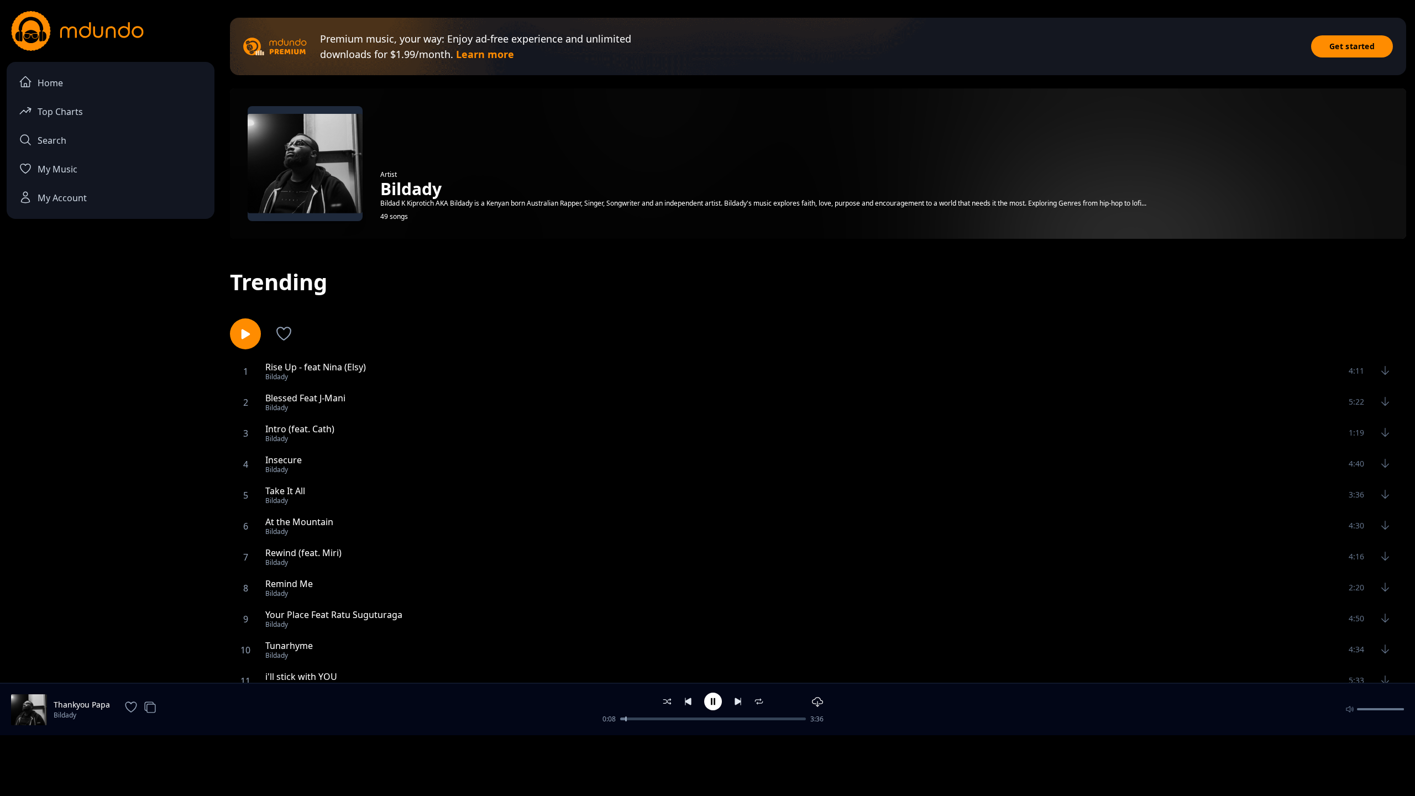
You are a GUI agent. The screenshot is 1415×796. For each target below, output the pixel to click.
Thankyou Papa (82, 704)
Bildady (65, 715)
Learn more (485, 54)
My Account (62, 198)
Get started (1352, 46)
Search (52, 140)
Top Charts (60, 112)
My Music (57, 169)
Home (50, 83)
